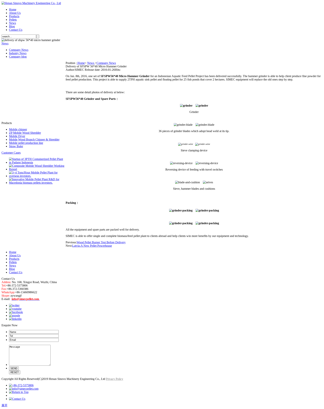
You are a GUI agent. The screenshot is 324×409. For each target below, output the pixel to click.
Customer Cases (11, 152)
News (12, 23)
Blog (12, 26)
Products (14, 16)
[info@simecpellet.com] (23, 388)
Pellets (13, 19)
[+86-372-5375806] (21, 385)
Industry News (17, 53)
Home (12, 9)
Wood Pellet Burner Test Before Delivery (101, 242)
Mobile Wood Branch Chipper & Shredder (34, 139)
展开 (5, 405)
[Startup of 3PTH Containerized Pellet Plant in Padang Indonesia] (37, 162)
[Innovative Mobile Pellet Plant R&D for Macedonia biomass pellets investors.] (37, 182)
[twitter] (14, 305)
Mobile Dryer (17, 136)
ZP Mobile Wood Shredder (25, 132)
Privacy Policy (114, 378)
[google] (14, 315)
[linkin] (15, 318)
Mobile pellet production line (26, 142)
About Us (15, 12)
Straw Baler (16, 146)
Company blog (18, 56)
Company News (18, 49)
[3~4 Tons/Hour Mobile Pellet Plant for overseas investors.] (37, 175)
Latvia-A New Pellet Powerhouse (92, 245)
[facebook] (16, 312)
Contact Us (15, 29)
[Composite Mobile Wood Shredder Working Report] (37, 169)
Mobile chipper (18, 129)
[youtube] (15, 308)
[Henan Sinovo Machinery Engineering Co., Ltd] (31, 3)
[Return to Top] (18, 392)
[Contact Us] (17, 398)
